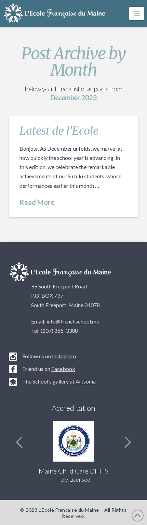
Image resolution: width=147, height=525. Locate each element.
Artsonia (86, 381)
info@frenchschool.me (72, 321)
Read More (36, 202)
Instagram (64, 356)
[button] (136, 13)
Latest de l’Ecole (58, 131)
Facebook (63, 368)
